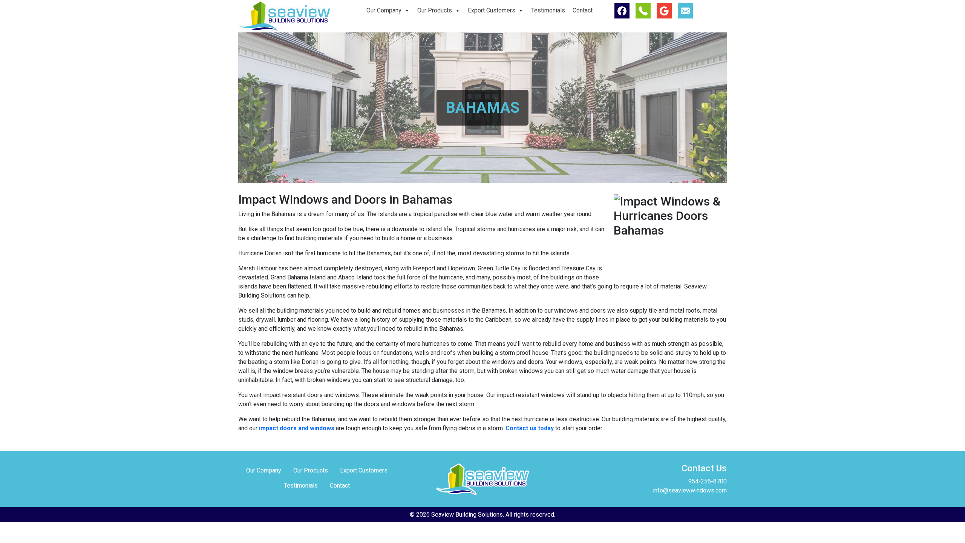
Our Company (383, 10)
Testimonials (548, 10)
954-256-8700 (707, 481)
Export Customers (491, 10)
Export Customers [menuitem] (364, 470)
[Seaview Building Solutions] (284, 15)
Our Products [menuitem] (310, 470)
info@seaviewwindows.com (690, 490)
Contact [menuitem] (340, 485)
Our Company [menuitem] (263, 470)
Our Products (434, 10)
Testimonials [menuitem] (301, 485)
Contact (583, 10)
